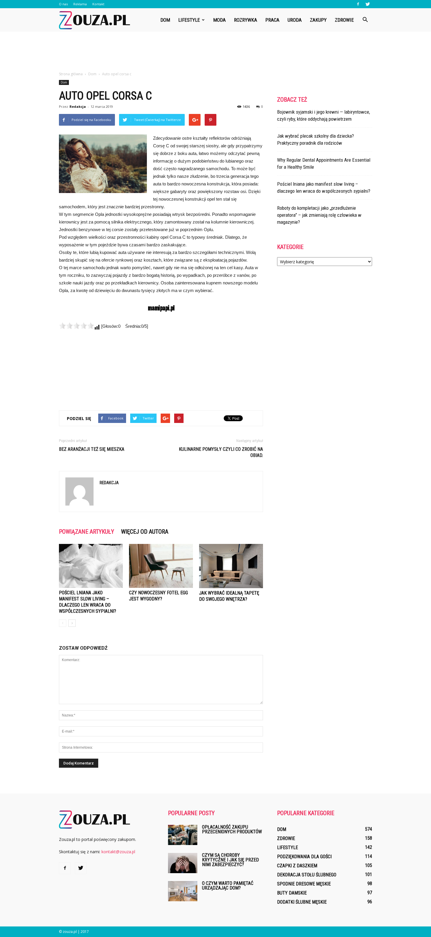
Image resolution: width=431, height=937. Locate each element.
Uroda (295, 20)
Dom (165, 20)
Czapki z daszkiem (297, 865)
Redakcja (77, 106)
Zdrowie (344, 20)
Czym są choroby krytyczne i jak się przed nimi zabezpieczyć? (230, 859)
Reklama (80, 4)
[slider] (76, 325)
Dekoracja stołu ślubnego (306, 875)
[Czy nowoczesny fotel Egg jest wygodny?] (161, 566)
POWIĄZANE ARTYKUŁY (86, 531)
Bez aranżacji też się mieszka (91, 449)
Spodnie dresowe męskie (304, 884)
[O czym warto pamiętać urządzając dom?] (182, 891)
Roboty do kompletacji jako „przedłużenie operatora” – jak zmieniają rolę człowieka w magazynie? (319, 215)
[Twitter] (367, 4)
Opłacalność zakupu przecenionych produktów (232, 829)
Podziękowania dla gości (304, 856)
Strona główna (71, 73)
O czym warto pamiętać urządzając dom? (227, 885)
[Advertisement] (215, 52)
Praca (272, 20)
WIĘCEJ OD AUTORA (144, 531)
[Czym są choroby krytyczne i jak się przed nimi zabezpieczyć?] (182, 863)
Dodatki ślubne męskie (302, 902)
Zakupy (318, 20)
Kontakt (98, 4)
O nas (63, 4)
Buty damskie (292, 893)
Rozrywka (245, 20)
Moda (219, 20)
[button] (365, 20)
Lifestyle (189, 20)
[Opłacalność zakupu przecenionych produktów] (182, 835)
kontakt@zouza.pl (118, 851)
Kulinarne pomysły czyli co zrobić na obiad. (221, 452)
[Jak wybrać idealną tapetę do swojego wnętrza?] (231, 566)
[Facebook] (358, 4)
